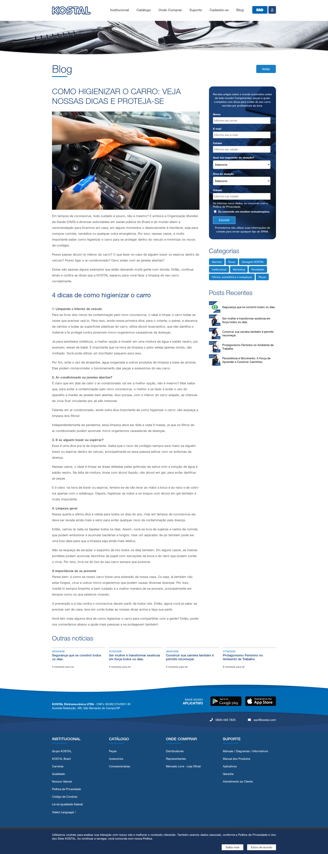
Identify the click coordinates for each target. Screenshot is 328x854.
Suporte (195, 10)
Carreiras (58, 766)
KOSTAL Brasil (61, 759)
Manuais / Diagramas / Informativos (245, 751)
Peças (262, 277)
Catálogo (143, 10)
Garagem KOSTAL (253, 261)
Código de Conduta (64, 796)
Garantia (228, 774)
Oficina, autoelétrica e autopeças (232, 277)
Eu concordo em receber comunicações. (244, 211)
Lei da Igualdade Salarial (67, 804)
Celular (217, 143)
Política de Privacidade (226, 206)
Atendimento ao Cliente (238, 781)
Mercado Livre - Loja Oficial (183, 766)
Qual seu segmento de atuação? (233, 157)
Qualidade (58, 774)
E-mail (217, 128)
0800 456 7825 (225, 720)
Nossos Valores (62, 781)
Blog (240, 10)
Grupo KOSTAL (62, 751)
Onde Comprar (170, 10)
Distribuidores (175, 751)
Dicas (231, 261)
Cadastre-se (219, 10)
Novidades (258, 269)
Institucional (119, 10)
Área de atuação (223, 173)
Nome (217, 114)
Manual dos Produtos (236, 759)
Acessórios (116, 759)
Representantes (176, 759)
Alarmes (217, 261)
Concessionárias (119, 766)
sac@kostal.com (264, 720)
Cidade (217, 190)
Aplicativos (230, 766)
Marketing (239, 269)
